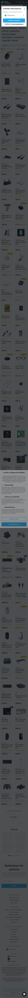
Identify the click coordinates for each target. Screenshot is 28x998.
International (11, 15)
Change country (14, 20)
